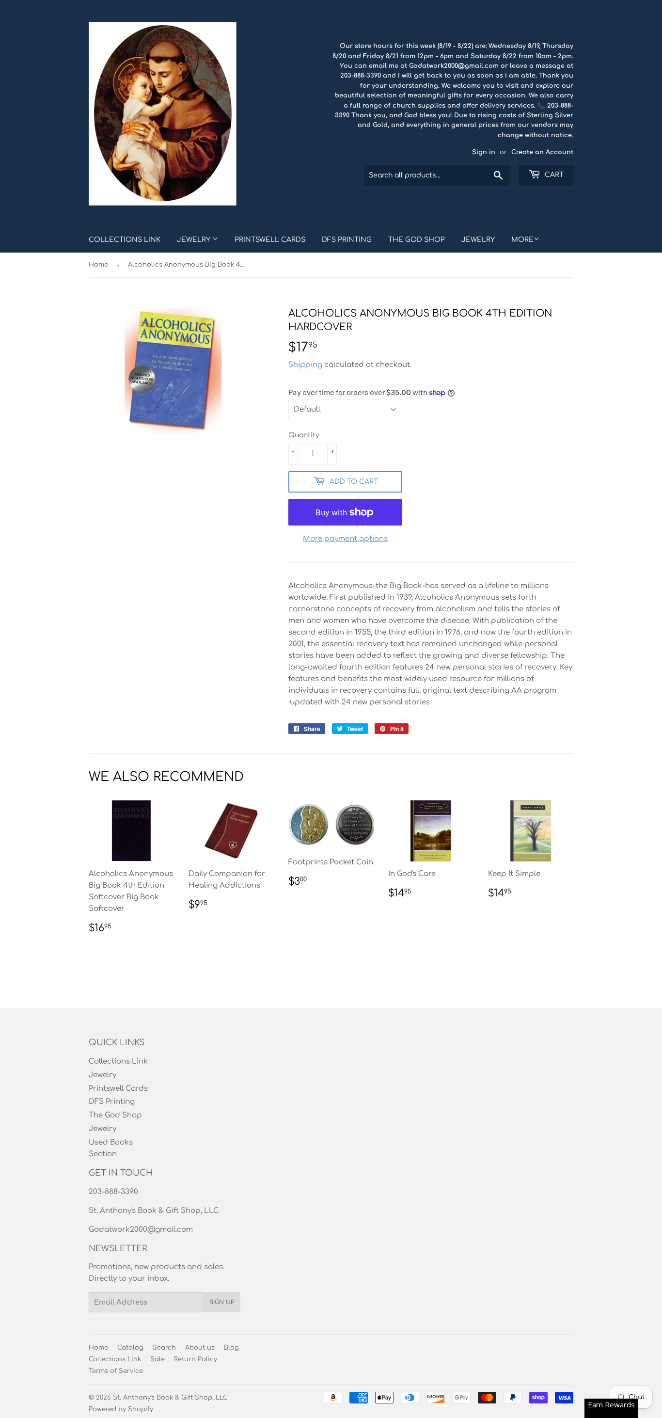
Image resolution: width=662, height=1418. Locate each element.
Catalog (130, 1347)
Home (98, 264)
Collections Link (124, 239)
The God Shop (416, 239)
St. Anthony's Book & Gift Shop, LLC (170, 1397)
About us (200, 1347)
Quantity (303, 435)
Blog (231, 1347)
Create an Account (542, 152)
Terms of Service (116, 1371)
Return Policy (195, 1359)
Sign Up (221, 1302)
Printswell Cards (270, 239)
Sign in (483, 152)
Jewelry (194, 239)
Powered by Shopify (121, 1409)
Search (164, 1347)
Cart (553, 174)
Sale (157, 1359)
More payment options (345, 539)
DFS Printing (347, 239)
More (522, 239)
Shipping (305, 365)
